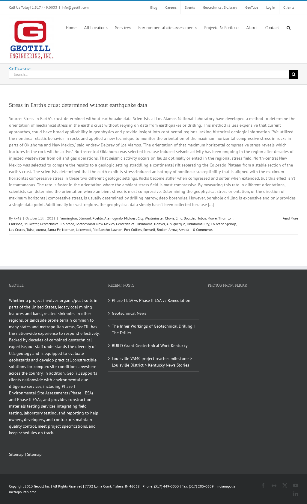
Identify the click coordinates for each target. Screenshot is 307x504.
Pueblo (97, 218)
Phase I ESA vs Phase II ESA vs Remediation (151, 300)
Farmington (68, 218)
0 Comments (203, 229)
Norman (68, 229)
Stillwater (31, 224)
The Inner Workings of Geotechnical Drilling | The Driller (153, 329)
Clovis (169, 218)
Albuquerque (175, 224)
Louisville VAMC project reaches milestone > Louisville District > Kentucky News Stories (152, 362)
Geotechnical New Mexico (95, 224)
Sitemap (16, 454)
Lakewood (83, 229)
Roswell (149, 229)
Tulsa (30, 229)
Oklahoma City (198, 224)
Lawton (117, 229)
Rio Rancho (101, 229)
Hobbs (201, 218)
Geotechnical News (129, 313)
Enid (179, 218)
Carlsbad (15, 224)
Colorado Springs (223, 224)
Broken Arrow (167, 229)
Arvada (184, 229)
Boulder (189, 218)
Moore (212, 218)
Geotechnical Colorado (57, 224)
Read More (290, 218)
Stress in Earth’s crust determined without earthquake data (78, 105)
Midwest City (133, 218)
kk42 (18, 218)
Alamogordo (113, 218)
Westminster (154, 218)
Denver (159, 224)
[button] (289, 27)
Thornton (225, 218)
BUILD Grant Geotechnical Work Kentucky (150, 345)
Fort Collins (133, 229)
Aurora (41, 229)
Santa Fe (54, 229)
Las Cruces (17, 229)
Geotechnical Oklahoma (134, 224)
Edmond (85, 218)
